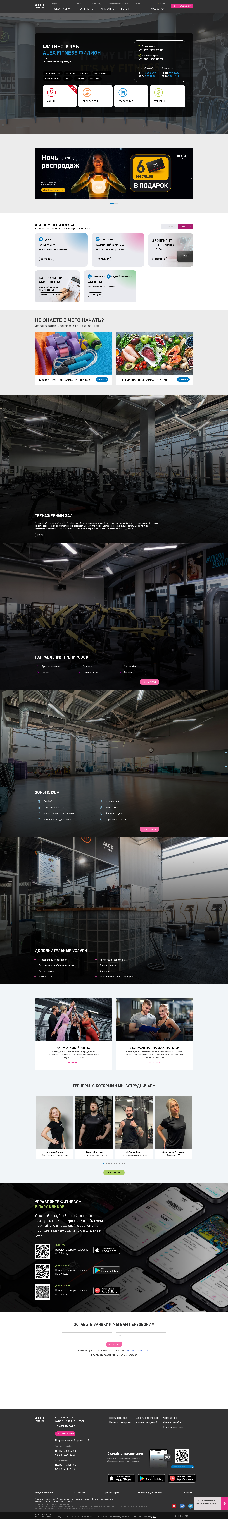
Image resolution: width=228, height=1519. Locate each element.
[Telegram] (190, 1506)
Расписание (106, 9)
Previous (35, 1162)
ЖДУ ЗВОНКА (114, 1344)
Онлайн (78, 4)
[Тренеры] (226, 771)
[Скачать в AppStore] (42, 1253)
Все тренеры (114, 1172)
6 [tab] (116, 1163)
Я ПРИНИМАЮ (181, 1516)
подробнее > (73, 1062)
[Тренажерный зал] (226, 752)
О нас (138, 4)
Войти (163, 4)
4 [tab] (111, 1163)
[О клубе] (226, 738)
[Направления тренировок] (226, 757)
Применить (185, 226)
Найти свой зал (118, 1417)
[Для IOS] (106, 1253)
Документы (188, 1493)
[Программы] (226, 747)
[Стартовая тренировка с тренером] (154, 1019)
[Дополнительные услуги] (226, 766)
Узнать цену (46, 259)
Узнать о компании (147, 1417)
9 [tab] (124, 1163)
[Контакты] (226, 780)
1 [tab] (103, 1163)
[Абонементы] (226, 743)
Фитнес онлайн (172, 1422)
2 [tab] (106, 1163)
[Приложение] (226, 776)
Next (192, 1162)
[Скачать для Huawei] (42, 1293)
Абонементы (86, 9)
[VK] (182, 1506)
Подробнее (160, 259)
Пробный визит (149, 682)
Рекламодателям (173, 1426)
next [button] (191, 178)
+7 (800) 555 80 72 (151, 59)
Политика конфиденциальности (150, 1493)
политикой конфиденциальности (138, 1350)
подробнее (42, 535)
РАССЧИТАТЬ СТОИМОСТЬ (51, 295)
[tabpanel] (134, 1127)
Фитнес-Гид (96, 4)
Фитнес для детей (146, 1422)
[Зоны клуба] (226, 762)
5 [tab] (114, 1163)
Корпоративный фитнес (118, 4)
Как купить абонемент (44, 1493)
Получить (102, 379)
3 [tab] (109, 1163)
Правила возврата (111, 1493)
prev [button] (37, 178)
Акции (54, 4)
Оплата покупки (80, 1493)
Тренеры (125, 9)
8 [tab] (122, 1163)
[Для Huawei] (106, 1293)
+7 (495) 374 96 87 (157, 9)
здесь (153, 1517)
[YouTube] (174, 1506)
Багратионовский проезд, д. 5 (58, 61)
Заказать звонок (65, 1433)
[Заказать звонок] (114, 173)
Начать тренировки (120, 1422)
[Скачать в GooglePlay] (42, 1273)
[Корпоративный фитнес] (73, 1019)
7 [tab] (119, 1163)
